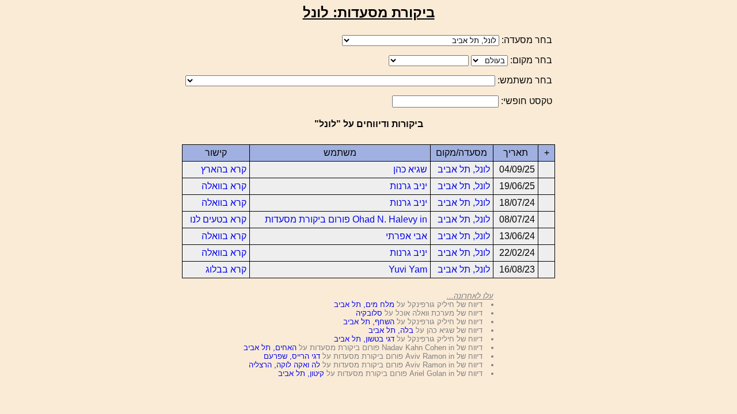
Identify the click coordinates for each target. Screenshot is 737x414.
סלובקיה (369, 313)
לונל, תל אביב (464, 169)
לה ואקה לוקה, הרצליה (284, 365)
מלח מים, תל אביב (364, 304)
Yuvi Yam (408, 269)
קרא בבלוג (226, 269)
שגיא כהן (410, 169)
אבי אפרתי (406, 236)
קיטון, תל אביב (301, 373)
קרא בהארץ (223, 169)
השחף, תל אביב (368, 321)
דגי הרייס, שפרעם (292, 356)
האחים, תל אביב (270, 347)
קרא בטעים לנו (218, 219)
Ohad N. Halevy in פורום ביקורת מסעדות (346, 219)
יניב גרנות (408, 186)
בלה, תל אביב (390, 330)
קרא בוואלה (224, 186)
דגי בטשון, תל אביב (364, 339)
